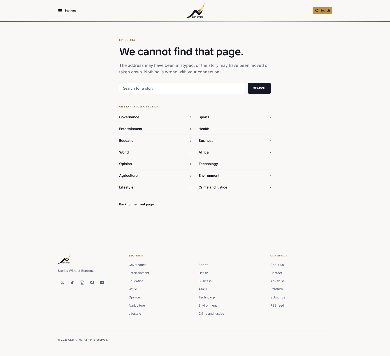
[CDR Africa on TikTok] (72, 282)
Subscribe (277, 297)
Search (259, 88)
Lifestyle (155, 187)
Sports (235, 117)
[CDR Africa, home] (195, 10)
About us (277, 265)
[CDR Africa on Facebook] (92, 282)
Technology (235, 164)
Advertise (277, 281)
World (155, 152)
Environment (235, 175)
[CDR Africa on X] (62, 282)
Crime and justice (235, 187)
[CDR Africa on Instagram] (82, 282)
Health (235, 129)
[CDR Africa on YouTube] (102, 282)
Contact (276, 273)
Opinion (155, 164)
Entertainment (155, 129)
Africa (235, 152)
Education (155, 140)
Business (235, 140)
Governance (155, 117)
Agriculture (155, 175)
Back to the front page (136, 204)
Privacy (276, 289)
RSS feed (277, 305)
